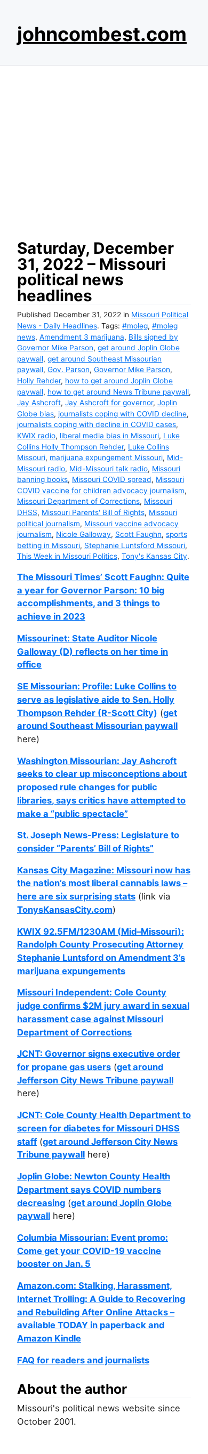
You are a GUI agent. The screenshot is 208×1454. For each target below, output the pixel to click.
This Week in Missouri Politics (67, 556)
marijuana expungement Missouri (106, 457)
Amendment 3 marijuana (81, 337)
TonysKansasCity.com (65, 909)
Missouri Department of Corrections (78, 501)
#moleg (135, 326)
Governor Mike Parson (132, 369)
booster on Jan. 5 (54, 1263)
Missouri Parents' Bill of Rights (93, 512)
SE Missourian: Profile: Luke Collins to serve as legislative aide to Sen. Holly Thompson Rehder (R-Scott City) (97, 699)
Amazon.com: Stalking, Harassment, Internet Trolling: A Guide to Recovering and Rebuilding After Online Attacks (101, 1298)
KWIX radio (36, 435)
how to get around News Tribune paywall (118, 392)
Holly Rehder (39, 380)
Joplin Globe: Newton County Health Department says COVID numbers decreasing (93, 1189)
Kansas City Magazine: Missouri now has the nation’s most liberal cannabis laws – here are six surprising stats (103, 883)
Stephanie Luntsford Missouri (134, 545)
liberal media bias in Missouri (109, 435)
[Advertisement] (104, 149)
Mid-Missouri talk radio (108, 468)
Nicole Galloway (83, 534)
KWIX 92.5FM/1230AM (66, 931)
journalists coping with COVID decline (122, 413)
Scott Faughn (138, 534)
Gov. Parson (68, 369)
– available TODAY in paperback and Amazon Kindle (95, 1325)
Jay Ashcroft (39, 402)
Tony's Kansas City (154, 556)
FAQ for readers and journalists (83, 1360)
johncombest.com (102, 34)
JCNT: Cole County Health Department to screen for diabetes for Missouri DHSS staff (104, 1128)
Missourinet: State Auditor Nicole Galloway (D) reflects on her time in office (92, 651)
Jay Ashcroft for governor (109, 402)
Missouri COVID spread (111, 479)
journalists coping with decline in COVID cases (96, 424)
